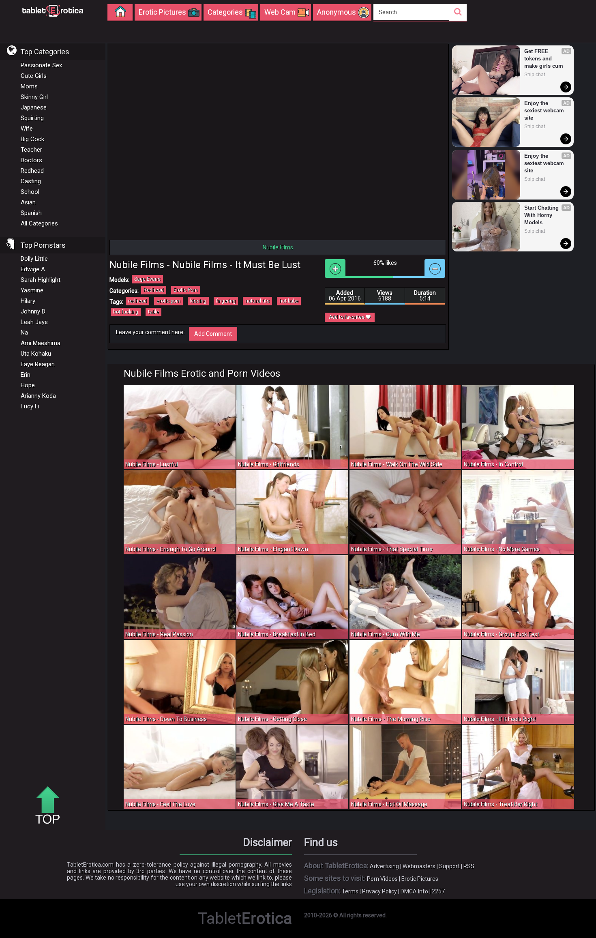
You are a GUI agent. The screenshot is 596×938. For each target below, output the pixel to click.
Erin (25, 374)
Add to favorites (347, 317)
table (153, 312)
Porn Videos (382, 879)
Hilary (28, 301)
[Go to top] (50, 805)
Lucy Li (30, 406)
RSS (468, 866)
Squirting (32, 118)
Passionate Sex (41, 65)
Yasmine (32, 290)
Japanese (34, 107)
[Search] (458, 12)
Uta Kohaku (36, 353)
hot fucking (125, 312)
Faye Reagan (38, 364)
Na (24, 332)
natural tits (257, 301)
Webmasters (419, 866)
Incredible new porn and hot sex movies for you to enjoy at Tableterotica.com (52, 10)
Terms (350, 891)
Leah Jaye (34, 322)
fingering (226, 301)
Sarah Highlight (40, 279)
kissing (198, 301)
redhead (137, 301)
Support (449, 866)
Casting (31, 181)
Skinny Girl (34, 97)
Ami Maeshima (40, 343)
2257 (438, 891)
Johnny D (33, 311)
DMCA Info (414, 891)
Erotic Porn (186, 290)
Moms (29, 86)
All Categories (39, 223)
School (30, 191)
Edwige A (33, 269)
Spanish (31, 213)
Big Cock (32, 139)
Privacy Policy (379, 891)
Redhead (32, 170)
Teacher (31, 149)
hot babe (288, 301)
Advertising (384, 866)
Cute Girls (34, 75)
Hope (28, 385)
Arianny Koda (38, 395)
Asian (28, 202)
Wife (27, 128)
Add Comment (213, 334)
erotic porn (168, 301)
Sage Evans (147, 279)
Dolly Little (34, 258)
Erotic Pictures (419, 879)
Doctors (31, 160)
